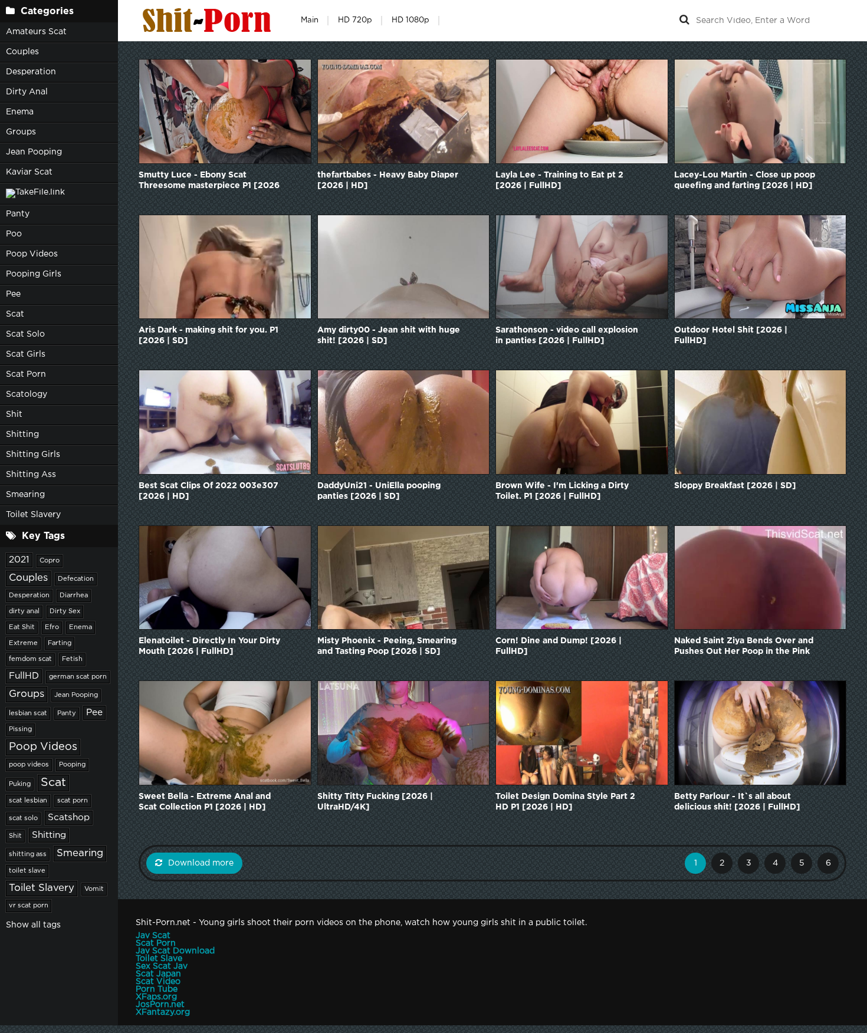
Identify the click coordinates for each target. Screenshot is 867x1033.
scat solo (23, 818)
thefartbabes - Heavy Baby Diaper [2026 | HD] (387, 180)
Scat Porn (26, 374)
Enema (20, 112)
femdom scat (30, 659)
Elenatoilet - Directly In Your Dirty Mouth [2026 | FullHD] (209, 646)
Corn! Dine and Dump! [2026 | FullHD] (558, 646)
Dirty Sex (65, 611)
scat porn (72, 801)
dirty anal (24, 611)
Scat (15, 314)
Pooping (72, 765)
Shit (14, 414)
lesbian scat (28, 713)
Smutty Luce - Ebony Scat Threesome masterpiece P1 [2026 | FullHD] (209, 181)
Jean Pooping (34, 152)
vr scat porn (28, 906)
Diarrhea (74, 595)
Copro (50, 561)
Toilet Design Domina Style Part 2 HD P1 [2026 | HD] (565, 802)
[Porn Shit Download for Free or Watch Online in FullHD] (209, 20)
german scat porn (78, 677)
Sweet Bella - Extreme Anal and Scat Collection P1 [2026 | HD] (205, 802)
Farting (59, 643)
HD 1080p (410, 20)
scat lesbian (28, 801)
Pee (13, 294)
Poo (14, 234)
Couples (22, 51)
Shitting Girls (33, 454)
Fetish (72, 659)
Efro (52, 627)
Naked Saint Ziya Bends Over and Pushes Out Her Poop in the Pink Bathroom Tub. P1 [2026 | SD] (743, 647)
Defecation (76, 579)
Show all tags (33, 925)
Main (309, 20)
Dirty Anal (27, 92)
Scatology (26, 394)
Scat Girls (25, 354)
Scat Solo (25, 334)
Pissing (20, 729)
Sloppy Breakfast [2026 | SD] (735, 485)
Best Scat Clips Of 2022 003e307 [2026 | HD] (208, 491)
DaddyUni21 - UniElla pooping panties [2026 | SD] (379, 491)
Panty (17, 214)
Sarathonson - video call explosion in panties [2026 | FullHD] (566, 335)
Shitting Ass (31, 474)
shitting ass (28, 854)
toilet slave (27, 871)
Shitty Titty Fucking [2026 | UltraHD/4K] (375, 802)
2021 (19, 560)
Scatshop (69, 817)
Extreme (23, 643)
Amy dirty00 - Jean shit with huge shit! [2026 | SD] (388, 335)
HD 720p (355, 20)
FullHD (24, 676)
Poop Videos (32, 254)
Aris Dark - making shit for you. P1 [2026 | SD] (208, 335)
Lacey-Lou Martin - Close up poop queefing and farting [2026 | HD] (744, 180)
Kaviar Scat (29, 172)
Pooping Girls (33, 274)
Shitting (22, 434)
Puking (20, 784)
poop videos (29, 765)
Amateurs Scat (36, 31)
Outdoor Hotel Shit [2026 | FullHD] (730, 335)
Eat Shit (22, 627)
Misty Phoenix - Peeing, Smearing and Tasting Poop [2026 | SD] (387, 646)
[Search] (684, 20)
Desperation (31, 71)
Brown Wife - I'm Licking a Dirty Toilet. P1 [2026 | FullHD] (562, 491)
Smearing (25, 494)
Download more (201, 863)
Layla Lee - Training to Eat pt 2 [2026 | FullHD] (559, 180)
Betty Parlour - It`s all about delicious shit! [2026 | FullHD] (737, 802)
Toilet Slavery (33, 514)
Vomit (94, 889)
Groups (21, 132)
